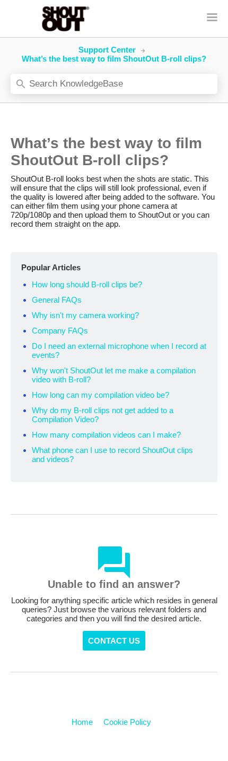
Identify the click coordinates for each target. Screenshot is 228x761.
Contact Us (114, 640)
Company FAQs (60, 330)
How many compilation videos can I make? (106, 434)
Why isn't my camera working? (85, 315)
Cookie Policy (127, 721)
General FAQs (57, 299)
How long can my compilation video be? (100, 394)
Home (82, 721)
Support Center (107, 49)
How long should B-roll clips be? (87, 284)
